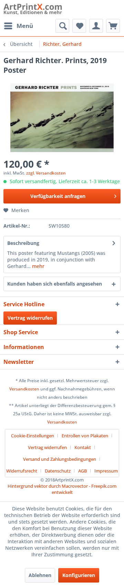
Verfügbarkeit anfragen (57, 196)
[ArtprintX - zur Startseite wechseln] (32, 9)
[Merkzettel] (79, 26)
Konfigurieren (78, 575)
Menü (25, 26)
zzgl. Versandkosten (46, 173)
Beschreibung (23, 243)
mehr (37, 266)
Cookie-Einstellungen (32, 436)
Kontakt (82, 447)
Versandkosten (24, 389)
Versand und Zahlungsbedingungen (59, 459)
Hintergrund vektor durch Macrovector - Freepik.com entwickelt (62, 489)
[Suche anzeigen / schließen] (62, 26)
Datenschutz (58, 471)
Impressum (106, 471)
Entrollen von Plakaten (85, 436)
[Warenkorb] (113, 26)
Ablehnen (40, 575)
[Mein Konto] (96, 26)
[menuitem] (18, 26)
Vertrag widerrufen (30, 318)
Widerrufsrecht (21, 471)
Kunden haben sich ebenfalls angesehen (54, 283)
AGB (82, 471)
